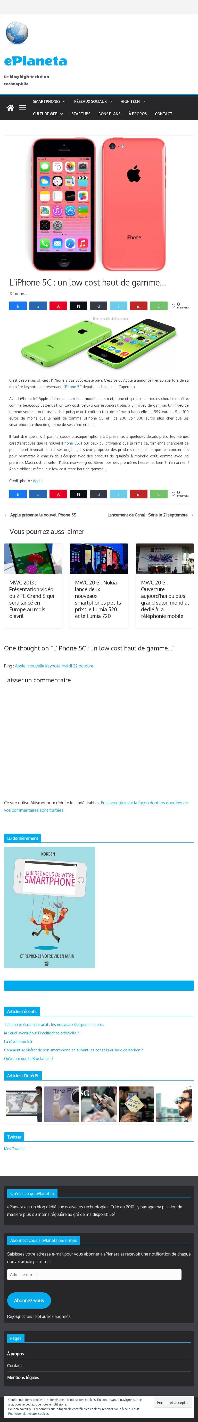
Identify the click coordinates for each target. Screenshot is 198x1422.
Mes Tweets (14, 1149)
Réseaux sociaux (90, 101)
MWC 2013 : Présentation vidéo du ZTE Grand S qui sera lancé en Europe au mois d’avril (31, 599)
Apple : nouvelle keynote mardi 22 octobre (54, 665)
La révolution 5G (18, 1041)
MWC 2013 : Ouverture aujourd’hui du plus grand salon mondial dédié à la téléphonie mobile (165, 599)
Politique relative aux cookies (28, 1414)
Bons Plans (109, 114)
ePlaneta (35, 61)
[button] (63, 101)
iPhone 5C (73, 386)
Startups (80, 114)
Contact (163, 114)
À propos (138, 114)
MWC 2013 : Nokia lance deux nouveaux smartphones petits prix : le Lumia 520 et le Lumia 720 (98, 599)
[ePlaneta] (10, 108)
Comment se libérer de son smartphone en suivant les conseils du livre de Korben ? (73, 1050)
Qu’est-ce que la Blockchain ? (28, 1058)
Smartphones (46, 101)
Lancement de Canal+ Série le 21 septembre (148, 514)
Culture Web (45, 114)
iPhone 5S (70, 443)
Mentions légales (23, 1377)
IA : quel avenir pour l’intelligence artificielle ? (41, 1033)
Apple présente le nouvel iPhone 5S (43, 514)
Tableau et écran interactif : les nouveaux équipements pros (54, 1024)
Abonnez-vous (29, 1300)
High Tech (130, 101)
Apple (38, 481)
